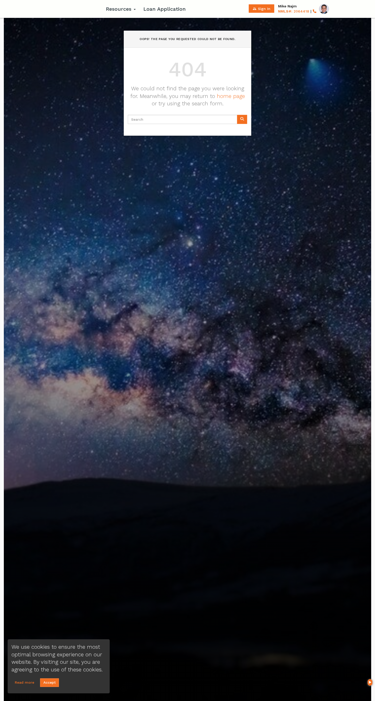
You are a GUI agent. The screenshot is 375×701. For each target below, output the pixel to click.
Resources (119, 9)
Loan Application (164, 9)
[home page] (70, 9)
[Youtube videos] (370, 682)
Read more (24, 682)
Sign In (261, 9)
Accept (49, 682)
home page (231, 96)
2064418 (293, 11)
